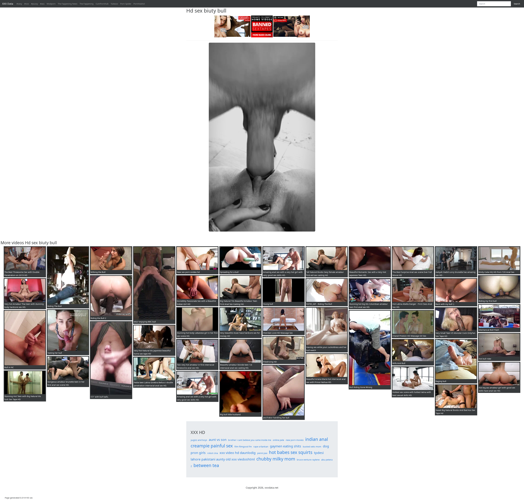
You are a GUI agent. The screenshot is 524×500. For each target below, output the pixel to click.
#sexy (19, 3)
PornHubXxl (139, 3)
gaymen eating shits (285, 446)
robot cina (212, 453)
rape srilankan (260, 446)
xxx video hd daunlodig (238, 452)
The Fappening (86, 3)
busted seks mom (312, 446)
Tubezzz (114, 3)
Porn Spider (125, 3)
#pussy (34, 3)
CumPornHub (102, 3)
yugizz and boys (199, 440)
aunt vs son (218, 439)
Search (517, 3)
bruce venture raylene (308, 459)
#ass (42, 3)
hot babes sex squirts (290, 452)
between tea (206, 465)
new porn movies (295, 440)
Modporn (51, 3)
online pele (278, 440)
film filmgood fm (243, 446)
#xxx (26, 3)
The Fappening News (67, 3)
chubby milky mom (275, 459)
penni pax (262, 453)
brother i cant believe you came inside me (249, 440)
